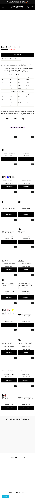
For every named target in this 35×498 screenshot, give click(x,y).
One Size (21, 260)
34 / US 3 (4, 283)
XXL (30, 343)
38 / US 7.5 (29, 285)
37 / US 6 (11, 285)
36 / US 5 (5, 285)
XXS (3, 313)
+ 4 (26, 288)
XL (10, 205)
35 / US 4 (11, 283)
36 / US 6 (27, 283)
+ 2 (15, 232)
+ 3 (9, 288)
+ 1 (14, 177)
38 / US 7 (5, 288)
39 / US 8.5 (22, 288)
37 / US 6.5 (22, 285)
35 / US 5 (21, 283)
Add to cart (8, 481)
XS (3, 232)
